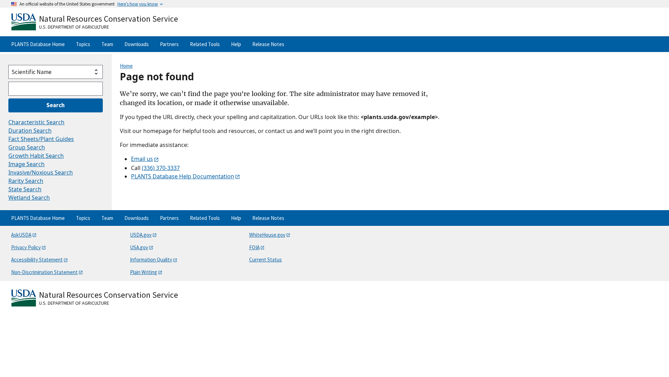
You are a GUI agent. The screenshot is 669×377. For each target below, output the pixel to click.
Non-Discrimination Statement (44, 272)
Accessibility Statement (37, 259)
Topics (83, 44)
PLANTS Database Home (38, 44)
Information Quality (151, 259)
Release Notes (268, 44)
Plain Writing (143, 272)
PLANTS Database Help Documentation (182, 176)
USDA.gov (141, 234)
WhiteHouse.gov (267, 234)
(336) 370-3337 (161, 168)
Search (55, 105)
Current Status (265, 259)
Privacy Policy (26, 247)
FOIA (254, 247)
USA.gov (139, 247)
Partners (169, 44)
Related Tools (205, 44)
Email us (142, 159)
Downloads (136, 44)
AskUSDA (21, 234)
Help (236, 44)
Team (107, 44)
